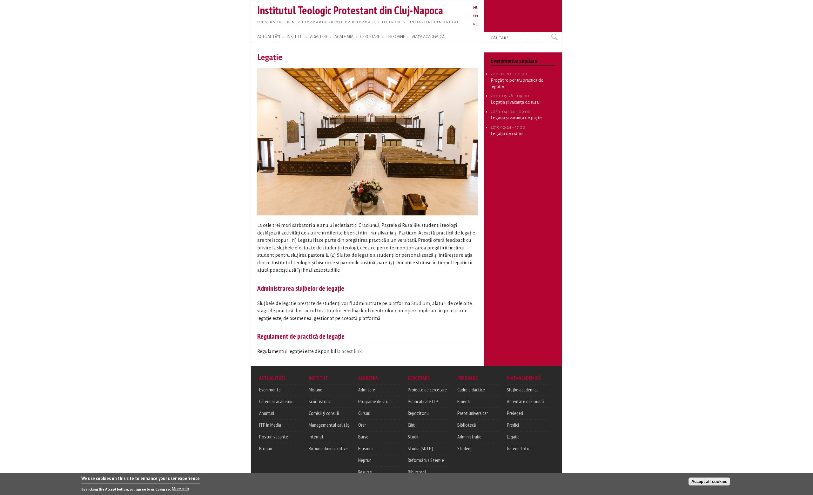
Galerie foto (518, 448)
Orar (362, 425)
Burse (363, 436)
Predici (513, 425)
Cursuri (364, 413)
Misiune (315, 389)
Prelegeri (515, 413)
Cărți (411, 425)
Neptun (365, 460)
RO (476, 24)
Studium (420, 303)
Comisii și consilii (324, 413)
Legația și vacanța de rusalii (516, 102)
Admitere (366, 389)
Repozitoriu (418, 413)
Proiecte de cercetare (427, 389)
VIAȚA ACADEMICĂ (428, 37)
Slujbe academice (523, 389)
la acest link (349, 351)
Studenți (465, 448)
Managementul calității (330, 425)
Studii (413, 436)
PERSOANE (395, 37)
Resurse (365, 472)
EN (475, 16)
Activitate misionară (525, 401)
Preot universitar (472, 413)
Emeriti (463, 401)
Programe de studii (375, 401)
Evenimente (270, 389)
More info (180, 488)
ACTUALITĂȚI (268, 37)
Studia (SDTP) (420, 448)
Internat (316, 436)
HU (476, 7)
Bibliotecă (417, 472)
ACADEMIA (343, 37)
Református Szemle (426, 460)
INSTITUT (295, 37)
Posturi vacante (273, 436)
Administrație (469, 436)
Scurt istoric (320, 401)
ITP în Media (270, 425)
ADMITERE (319, 37)
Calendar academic (276, 401)
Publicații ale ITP (423, 401)
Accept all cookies (709, 481)
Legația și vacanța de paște (516, 117)
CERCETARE (370, 37)
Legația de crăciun (508, 133)
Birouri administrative (328, 448)
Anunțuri (266, 413)
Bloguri (265, 448)
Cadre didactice (471, 389)
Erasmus (365, 448)
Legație (513, 436)
